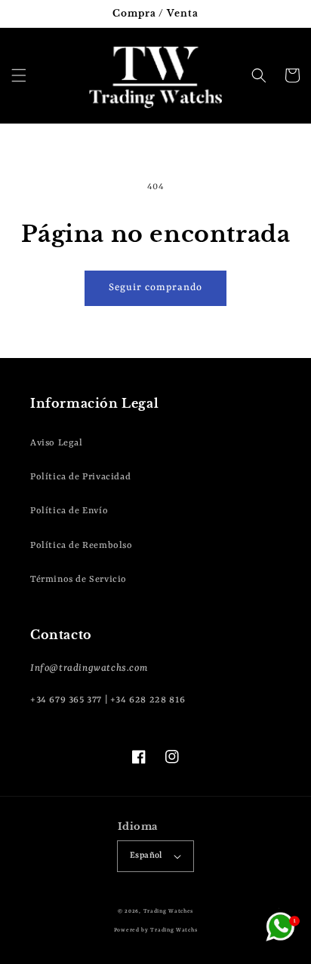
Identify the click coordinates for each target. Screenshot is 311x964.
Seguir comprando (155, 287)
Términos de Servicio (78, 579)
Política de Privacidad (80, 477)
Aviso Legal (56, 443)
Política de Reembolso (81, 545)
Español (146, 856)
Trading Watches (168, 911)
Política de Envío (69, 511)
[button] (18, 75)
